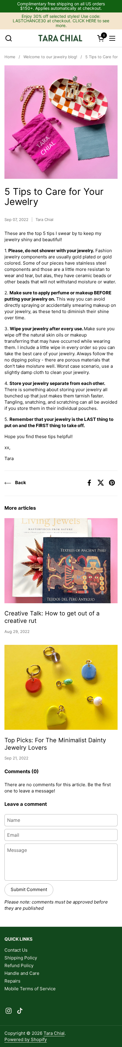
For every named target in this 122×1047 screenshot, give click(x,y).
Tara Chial (54, 1033)
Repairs (12, 981)
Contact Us (16, 950)
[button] (8, 38)
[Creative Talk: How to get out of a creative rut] (61, 560)
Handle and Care (21, 973)
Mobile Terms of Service (30, 988)
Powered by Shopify (25, 1039)
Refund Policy (18, 965)
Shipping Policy (20, 958)
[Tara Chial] (60, 38)
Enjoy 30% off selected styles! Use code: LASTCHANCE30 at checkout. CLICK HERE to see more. (61, 21)
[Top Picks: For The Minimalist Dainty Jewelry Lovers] (61, 687)
